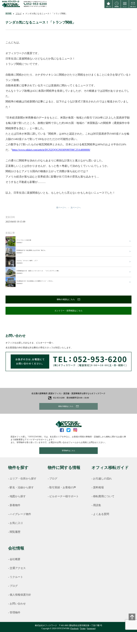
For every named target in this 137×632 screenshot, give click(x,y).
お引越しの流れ (102, 478)
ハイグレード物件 (20, 514)
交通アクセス (18, 568)
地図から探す (18, 496)
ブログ (19, 13)
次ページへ (76, 207)
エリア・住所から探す (23, 478)
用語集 (97, 505)
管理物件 (15, 612)
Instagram (91, 628)
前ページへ (61, 207)
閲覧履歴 (15, 531)
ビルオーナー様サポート (64, 496)
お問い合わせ (18, 603)
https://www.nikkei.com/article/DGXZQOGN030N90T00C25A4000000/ (51, 149)
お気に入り (16, 523)
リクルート (16, 577)
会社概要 (15, 559)
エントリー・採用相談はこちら (68, 310)
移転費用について (103, 496)
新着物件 (15, 505)
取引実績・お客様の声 (62, 487)
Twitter (83, 628)
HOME (9, 13)
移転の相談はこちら (66, 299)
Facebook (75, 628)
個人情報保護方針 (20, 594)
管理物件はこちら (68, 450)
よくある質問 (101, 514)
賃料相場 (98, 487)
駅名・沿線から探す (22, 487)
